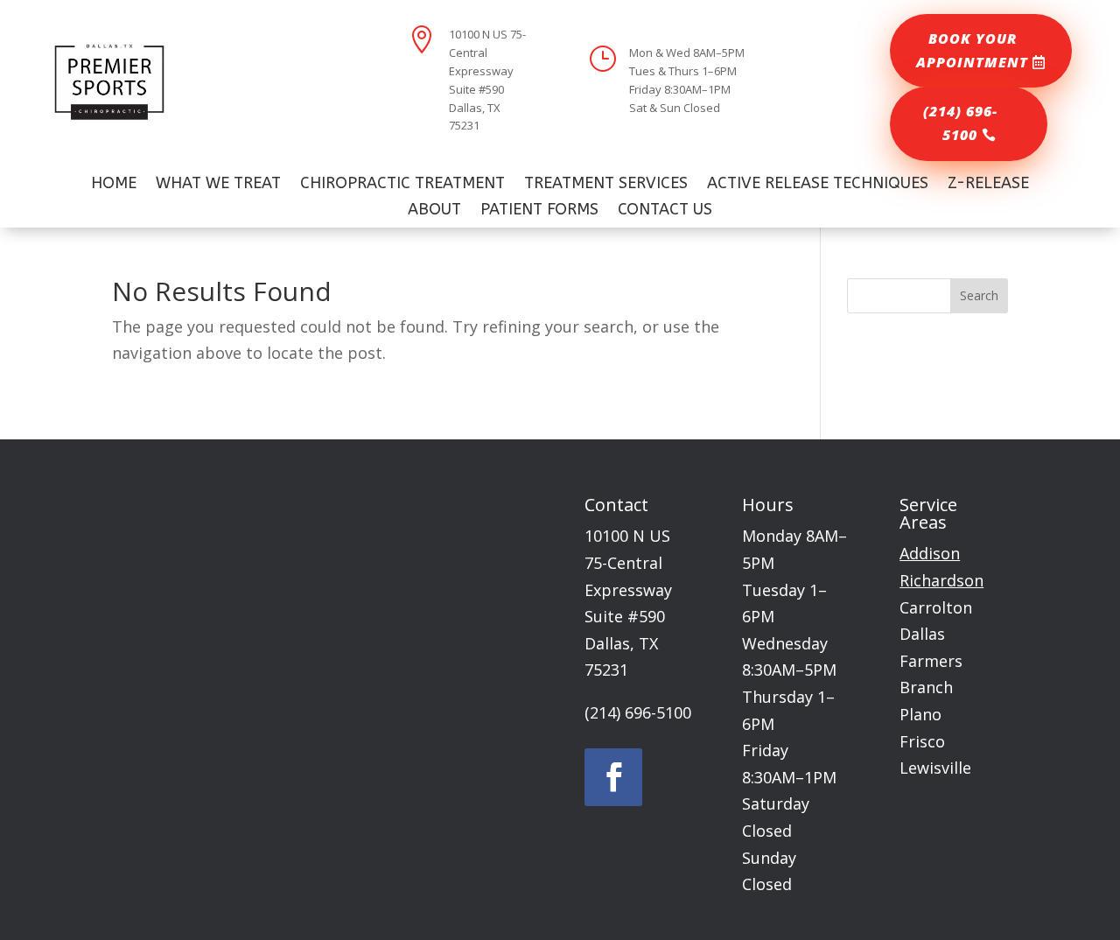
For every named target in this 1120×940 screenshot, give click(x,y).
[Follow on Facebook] (613, 777)
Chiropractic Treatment (402, 185)
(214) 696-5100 (960, 123)
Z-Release (988, 185)
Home (113, 185)
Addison (930, 553)
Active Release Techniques (817, 185)
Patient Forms (539, 211)
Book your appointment (972, 50)
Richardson (942, 580)
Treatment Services (606, 185)
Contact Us (665, 211)
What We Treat (218, 185)
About (434, 211)
